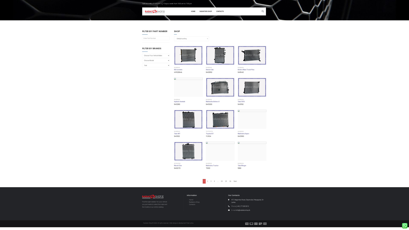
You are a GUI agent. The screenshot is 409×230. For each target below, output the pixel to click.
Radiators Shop (194, 202)
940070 (177, 168)
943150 (240, 104)
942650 (209, 72)
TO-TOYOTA (209, 131)
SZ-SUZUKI (177, 163)
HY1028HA (178, 72)
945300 (209, 104)
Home (191, 200)
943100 (177, 136)
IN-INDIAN (177, 67)
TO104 (208, 136)
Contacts (192, 204)
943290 (177, 104)
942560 (241, 136)
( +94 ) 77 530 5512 (240, 206)
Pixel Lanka (189, 223)
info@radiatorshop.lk (240, 210)
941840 (241, 72)
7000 (208, 168)
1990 (239, 168)
